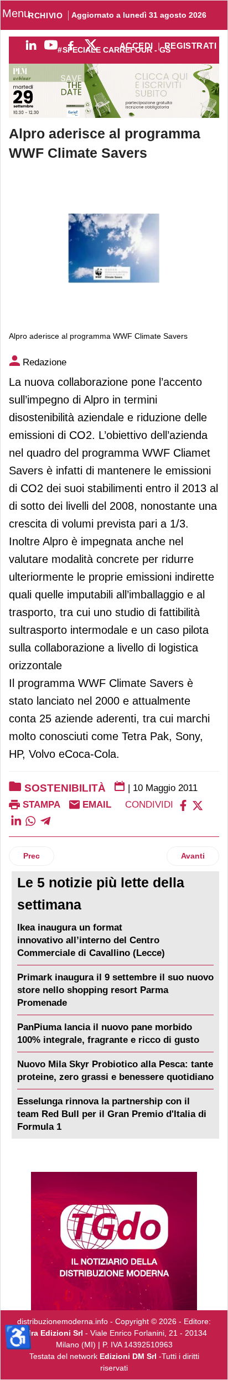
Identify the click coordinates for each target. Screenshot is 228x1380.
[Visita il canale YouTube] (51, 44)
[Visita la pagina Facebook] (70, 44)
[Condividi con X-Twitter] (197, 804)
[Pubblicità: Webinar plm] (114, 91)
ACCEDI (136, 46)
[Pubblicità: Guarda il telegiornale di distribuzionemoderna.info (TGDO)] (114, 1241)
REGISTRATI (190, 46)
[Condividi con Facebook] (183, 804)
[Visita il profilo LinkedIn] (31, 44)
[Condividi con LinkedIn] (16, 820)
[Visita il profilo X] (90, 44)
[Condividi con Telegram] (45, 820)
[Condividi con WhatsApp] (30, 820)
